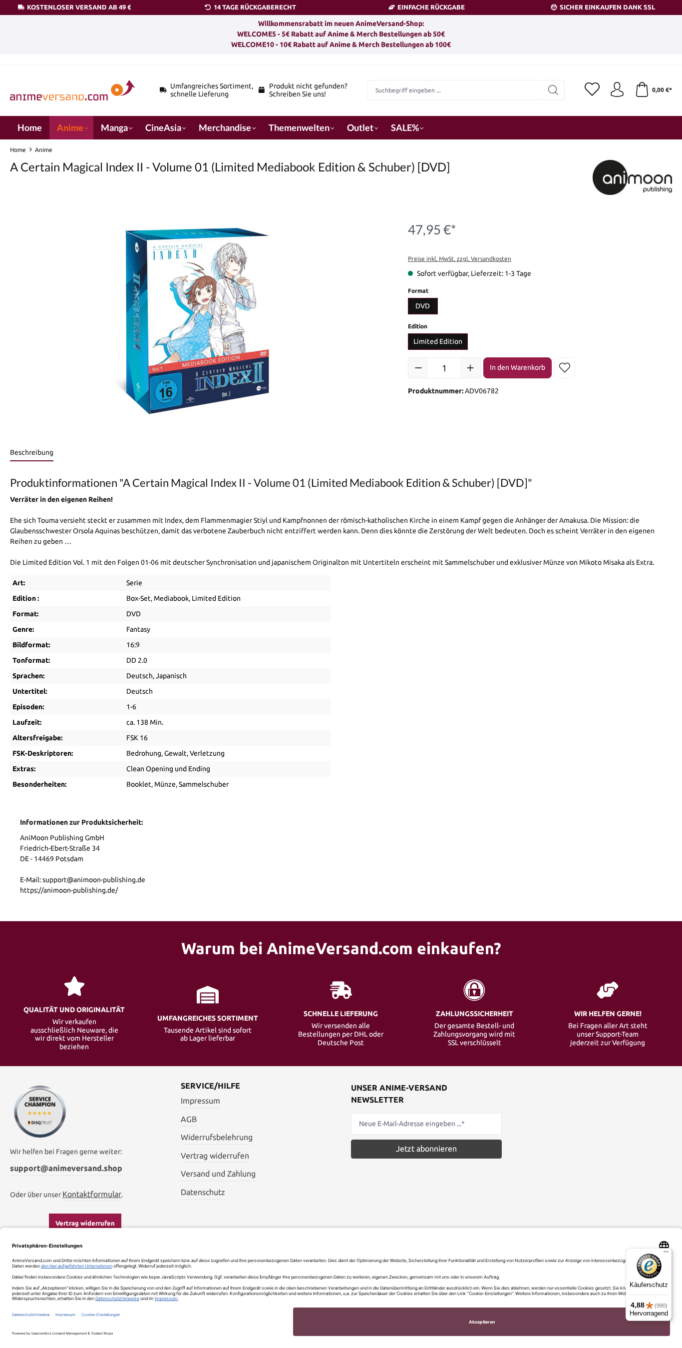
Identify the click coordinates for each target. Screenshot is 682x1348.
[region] (199, 322)
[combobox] (455, 90)
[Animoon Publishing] (632, 177)
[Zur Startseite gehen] (72, 90)
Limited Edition (437, 341)
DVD (422, 306)
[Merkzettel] (592, 90)
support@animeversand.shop (66, 1168)
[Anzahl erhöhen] (470, 368)
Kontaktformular (91, 1194)
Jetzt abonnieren (426, 1148)
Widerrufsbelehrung (217, 1137)
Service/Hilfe (210, 1086)
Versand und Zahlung (218, 1173)
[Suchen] (553, 90)
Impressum (200, 1100)
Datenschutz (203, 1192)
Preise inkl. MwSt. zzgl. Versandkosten (459, 258)
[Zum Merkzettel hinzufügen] (564, 368)
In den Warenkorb (517, 367)
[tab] (31, 453)
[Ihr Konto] (617, 90)
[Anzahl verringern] (418, 368)
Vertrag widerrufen (85, 1223)
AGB (189, 1119)
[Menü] (666, 1254)
